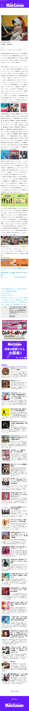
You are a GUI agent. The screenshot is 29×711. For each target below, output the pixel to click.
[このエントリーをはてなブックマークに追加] (11, 50)
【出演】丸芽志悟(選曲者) (19, 277)
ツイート (3, 48)
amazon (13, 316)
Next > (16, 691)
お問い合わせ (14, 699)
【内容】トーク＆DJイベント (8, 295)
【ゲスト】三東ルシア (6, 293)
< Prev (12, 691)
